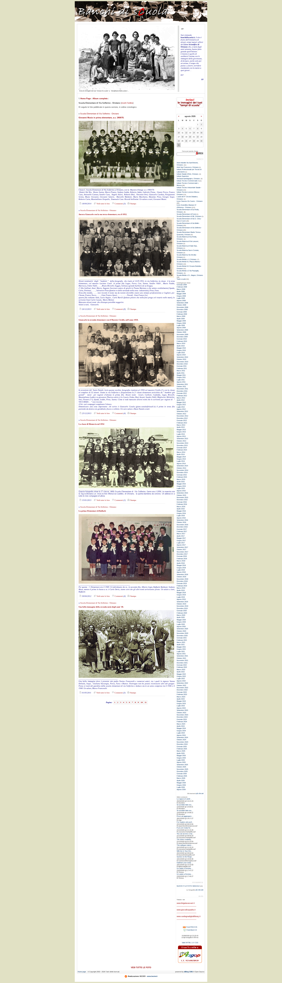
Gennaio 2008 (182, 285)
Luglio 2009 (181, 325)
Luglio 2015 (181, 488)
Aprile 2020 (181, 617)
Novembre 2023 (182, 715)
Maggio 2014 (181, 457)
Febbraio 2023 (182, 694)
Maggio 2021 (181, 647)
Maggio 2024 (181, 728)
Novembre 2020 (182, 633)
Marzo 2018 (181, 561)
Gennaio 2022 (182, 665)
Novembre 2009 (182, 334)
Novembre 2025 (182, 769)
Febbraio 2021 (182, 640)
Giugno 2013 (181, 432)
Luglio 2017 (181, 543)
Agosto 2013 (181, 436)
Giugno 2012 (181, 404)
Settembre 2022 (182, 683)
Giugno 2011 (181, 377)
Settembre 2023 (182, 710)
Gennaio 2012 (182, 393)
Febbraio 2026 (182, 776)
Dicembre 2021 (182, 663)
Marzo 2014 (181, 452)
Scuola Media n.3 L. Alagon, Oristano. (190, 275)
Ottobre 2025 (181, 767)
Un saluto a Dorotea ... (185, 868)
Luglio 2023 (181, 706)
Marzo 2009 (181, 316)
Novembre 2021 (182, 660)
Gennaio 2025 (182, 746)
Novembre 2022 (182, 687)
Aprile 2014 (181, 454)
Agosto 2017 (181, 545)
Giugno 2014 (181, 459)
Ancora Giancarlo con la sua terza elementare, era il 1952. (103, 214)
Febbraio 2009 (182, 314)
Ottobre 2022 (181, 685)
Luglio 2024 (181, 733)
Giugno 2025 (181, 758)
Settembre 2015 (182, 493)
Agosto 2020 (181, 626)
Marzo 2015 (181, 479)
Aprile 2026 (181, 780)
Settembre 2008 (182, 303)
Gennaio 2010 (182, 339)
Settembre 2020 (182, 629)
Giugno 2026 (181, 785)
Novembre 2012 (182, 416)
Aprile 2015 (181, 481)
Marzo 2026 (181, 778)
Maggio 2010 (181, 348)
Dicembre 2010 (182, 364)
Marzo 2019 (181, 588)
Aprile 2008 (181, 291)
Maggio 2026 (181, 783)
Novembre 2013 (182, 443)
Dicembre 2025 (182, 771)
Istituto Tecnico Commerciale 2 (188, 181)
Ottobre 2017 (181, 549)
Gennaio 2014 (182, 448)
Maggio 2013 (181, 429)
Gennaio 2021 (182, 638)
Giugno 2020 (181, 622)
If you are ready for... (184, 828)
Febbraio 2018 (182, 558)
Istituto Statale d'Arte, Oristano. (188, 174)
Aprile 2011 (180, 373)
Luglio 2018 (181, 570)
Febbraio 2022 (182, 667)
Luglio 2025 (181, 760)
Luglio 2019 (181, 597)
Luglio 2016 (181, 515)
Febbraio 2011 (182, 368)
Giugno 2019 (181, 595)
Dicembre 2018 (182, 581)
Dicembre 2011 (182, 391)
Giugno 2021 (181, 649)
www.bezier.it (152, 976)
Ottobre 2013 (181, 441)
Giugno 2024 (181, 731)
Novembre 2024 (182, 742)
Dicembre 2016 (182, 527)
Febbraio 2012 (182, 395)
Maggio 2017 (181, 538)
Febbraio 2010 (182, 341)
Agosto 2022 (181, 681)
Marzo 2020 (181, 615)
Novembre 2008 (182, 307)
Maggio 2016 (181, 511)
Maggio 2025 (181, 755)
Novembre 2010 (182, 362)
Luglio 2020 (181, 624)
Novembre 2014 (182, 470)
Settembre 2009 (182, 330)
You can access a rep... (185, 834)
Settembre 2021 (182, 656)
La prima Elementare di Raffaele (92, 511)
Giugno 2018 (181, 568)
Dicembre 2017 (182, 554)
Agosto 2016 (181, 518)
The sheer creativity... (184, 839)
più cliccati (199, 793)
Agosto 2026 (181, 789)
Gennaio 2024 (182, 719)
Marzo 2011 (181, 371)
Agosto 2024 (181, 735)
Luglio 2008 (181, 298)
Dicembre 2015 (182, 500)
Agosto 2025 (181, 762)
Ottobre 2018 (181, 577)
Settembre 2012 (182, 411)
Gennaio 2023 (182, 692)
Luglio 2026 (181, 787)
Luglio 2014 (181, 461)
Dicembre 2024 (182, 744)
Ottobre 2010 (181, 359)
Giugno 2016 (181, 513)
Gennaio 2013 (182, 420)
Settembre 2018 (182, 574)
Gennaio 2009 (182, 312)
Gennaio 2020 (182, 610)
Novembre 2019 (182, 606)
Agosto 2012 (181, 409)
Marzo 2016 (181, 506)
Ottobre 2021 (181, 658)
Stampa (133, 204)
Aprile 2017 (181, 536)
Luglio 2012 (181, 407)
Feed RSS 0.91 (191, 927)
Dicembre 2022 (182, 690)
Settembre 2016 (182, 520)
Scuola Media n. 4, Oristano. (187, 259)
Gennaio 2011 (182, 366)
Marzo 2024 (181, 724)
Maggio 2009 (181, 321)
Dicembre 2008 (182, 309)
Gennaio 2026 (182, 773)
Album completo (100, 98)
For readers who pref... (185, 822)
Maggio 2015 (181, 484)
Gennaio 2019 (182, 583)
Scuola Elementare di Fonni (186, 214)
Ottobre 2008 (181, 305)
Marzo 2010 (181, 343)
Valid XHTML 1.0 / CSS (190, 942)
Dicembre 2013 (182, 445)
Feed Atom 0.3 (191, 930)
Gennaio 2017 (182, 529)
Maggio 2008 (181, 294)
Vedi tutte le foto (103, 204)
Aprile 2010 (181, 346)
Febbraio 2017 (182, 531)
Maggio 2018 (181, 565)
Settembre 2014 (182, 466)
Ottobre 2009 (181, 332)
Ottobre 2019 (181, 604)
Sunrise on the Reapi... (185, 857)
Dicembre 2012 (182, 418)
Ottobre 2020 (181, 631)
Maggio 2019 (181, 592)
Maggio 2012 (181, 402)
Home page (82, 972)
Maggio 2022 (181, 674)
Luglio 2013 (181, 434)
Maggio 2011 (181, 375)
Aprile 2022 (181, 672)
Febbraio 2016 (182, 504)
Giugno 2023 (181, 703)
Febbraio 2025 (182, 749)
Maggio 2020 (181, 620)
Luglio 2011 (181, 380)
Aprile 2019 (181, 590)
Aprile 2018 (181, 563)
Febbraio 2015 (182, 477)
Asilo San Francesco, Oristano (188, 167)
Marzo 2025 (181, 751)
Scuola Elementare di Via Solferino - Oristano (99, 114)
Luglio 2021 (181, 651)
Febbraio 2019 (182, 586)
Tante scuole (181, 279)
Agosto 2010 (181, 355)
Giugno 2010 (181, 350)
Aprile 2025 (181, 753)
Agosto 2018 (181, 572)
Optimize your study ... (185, 863)
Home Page (85, 98)
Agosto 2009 (181, 327)
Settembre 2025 (182, 765)
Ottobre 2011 (181, 386)
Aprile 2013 (181, 427)
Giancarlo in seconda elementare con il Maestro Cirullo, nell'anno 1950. (108, 320)
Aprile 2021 (181, 644)
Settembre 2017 (182, 547)
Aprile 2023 (181, 699)
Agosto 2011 (181, 382)
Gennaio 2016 (182, 502)
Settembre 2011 (182, 384)
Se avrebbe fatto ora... (185, 805)
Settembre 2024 (182, 737)
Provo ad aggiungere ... (185, 816)
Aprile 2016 (181, 509)
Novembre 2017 (182, 552)
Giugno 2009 (181, 323)
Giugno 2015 (181, 486)
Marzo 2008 (181, 289)
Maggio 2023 (181, 701)
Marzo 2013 (181, 425)
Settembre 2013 (182, 438)
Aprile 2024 (181, 726)
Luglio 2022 (181, 678)
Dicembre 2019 (182, 608)
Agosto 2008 (181, 300)
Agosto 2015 (181, 491)
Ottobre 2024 (181, 740)
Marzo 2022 (181, 669)
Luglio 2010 (181, 352)
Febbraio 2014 (182, 450)
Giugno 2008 (181, 296)
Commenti (118, 204)
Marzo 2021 (181, 642)
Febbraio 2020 (182, 613)
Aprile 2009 (181, 318)
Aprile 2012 (181, 400)
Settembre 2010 (182, 357)
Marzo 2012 (181, 398)
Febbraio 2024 (182, 721)
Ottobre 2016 (181, 522)
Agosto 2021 (181, 654)
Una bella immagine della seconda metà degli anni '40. (101, 607)
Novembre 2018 (182, 579)
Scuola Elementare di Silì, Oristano (189, 216)
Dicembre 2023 (182, 717)
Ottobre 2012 (181, 414)
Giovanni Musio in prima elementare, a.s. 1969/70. (101, 118)
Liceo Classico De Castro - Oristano (190, 201)
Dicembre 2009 (182, 337)
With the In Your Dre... (184, 851)
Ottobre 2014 (181, 468)
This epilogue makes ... (185, 845)
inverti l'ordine (127, 103)
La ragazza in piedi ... (184, 799)
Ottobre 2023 (181, 712)
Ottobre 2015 (181, 495)
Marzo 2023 (181, 697)
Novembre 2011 (182, 389)
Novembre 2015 (182, 497)
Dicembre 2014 (182, 472)
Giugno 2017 (181, 540)
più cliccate (199, 890)
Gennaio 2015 (182, 475)
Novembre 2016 (182, 525)
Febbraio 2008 (182, 287)
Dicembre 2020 (182, 635)
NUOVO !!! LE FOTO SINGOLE (188, 886)
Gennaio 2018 (182, 556)
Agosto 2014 (181, 463)
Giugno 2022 (181, 676)
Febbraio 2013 (182, 423)
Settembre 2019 (182, 602)
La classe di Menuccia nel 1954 (91, 424)
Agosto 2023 (181, 708)
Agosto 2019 (181, 599)
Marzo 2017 (181, 533)
